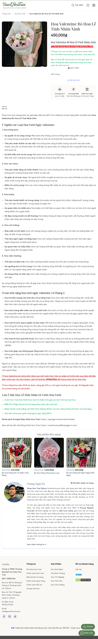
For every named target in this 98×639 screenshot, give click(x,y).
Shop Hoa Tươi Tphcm (37, 488)
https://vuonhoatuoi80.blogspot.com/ (59, 425)
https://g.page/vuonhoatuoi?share (58, 419)
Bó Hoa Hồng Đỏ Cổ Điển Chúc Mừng (15, 474)
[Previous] (5, 454)
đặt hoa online (66, 511)
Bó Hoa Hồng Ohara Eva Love (46, 473)
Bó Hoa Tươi (20, 14)
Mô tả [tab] (4, 109)
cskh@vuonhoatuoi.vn (11, 612)
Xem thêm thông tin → (36, 545)
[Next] (92, 454)
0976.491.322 (7, 605)
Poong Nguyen (87, 508)
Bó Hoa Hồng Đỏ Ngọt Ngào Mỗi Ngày (80, 474)
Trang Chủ (6, 14)
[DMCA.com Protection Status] (83, 580)
